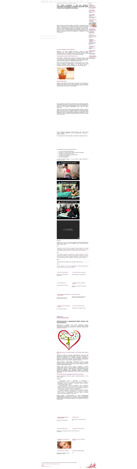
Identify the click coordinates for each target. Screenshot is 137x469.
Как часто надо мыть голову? (92, 10)
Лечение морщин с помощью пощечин (92, 56)
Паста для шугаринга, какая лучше (78, 272)
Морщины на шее (75, 417)
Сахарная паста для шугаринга (78, 305)
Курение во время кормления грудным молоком (62, 417)
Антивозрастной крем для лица (78, 450)
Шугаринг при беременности (62, 272)
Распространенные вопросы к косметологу (92, 20)
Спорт (77, 1)
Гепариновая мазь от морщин (63, 450)
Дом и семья (59, 1)
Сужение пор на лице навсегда (78, 428)
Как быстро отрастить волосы (92, 35)
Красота (51, 1)
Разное (81, 1)
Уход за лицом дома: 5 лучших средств (92, 15)
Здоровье (65, 1)
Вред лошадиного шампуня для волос (92, 51)
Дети (55, 1)
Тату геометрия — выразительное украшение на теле (92, 30)
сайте (72, 397)
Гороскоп (70, 1)
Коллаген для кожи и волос (62, 428)
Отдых (74, 1)
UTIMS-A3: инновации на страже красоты (92, 5)
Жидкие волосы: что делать (92, 46)
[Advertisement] (48, 19)
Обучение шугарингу (76, 294)
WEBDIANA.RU (75, 462)
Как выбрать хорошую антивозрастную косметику (92, 40)
